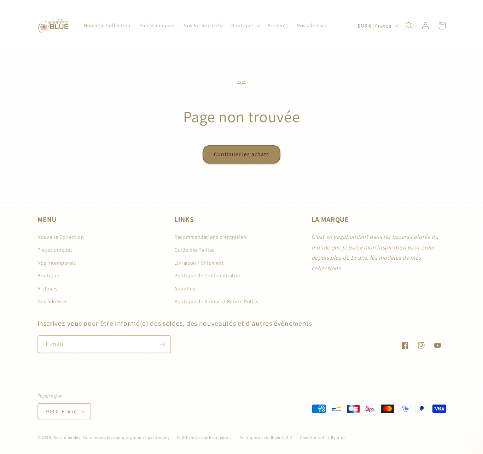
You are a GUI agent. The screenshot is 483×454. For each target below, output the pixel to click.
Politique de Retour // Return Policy (216, 301)
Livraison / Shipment (199, 262)
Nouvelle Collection (60, 237)
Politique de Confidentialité (207, 275)
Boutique (48, 275)
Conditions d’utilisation (323, 437)
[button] (245, 26)
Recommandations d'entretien (210, 237)
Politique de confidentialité (266, 437)
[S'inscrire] (162, 344)
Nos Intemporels (56, 262)
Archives (47, 288)
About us (184, 288)
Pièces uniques (55, 249)
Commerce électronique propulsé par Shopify (126, 437)
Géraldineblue (67, 437)
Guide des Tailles (194, 249)
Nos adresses (52, 301)
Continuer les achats (241, 154)
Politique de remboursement (204, 437)
